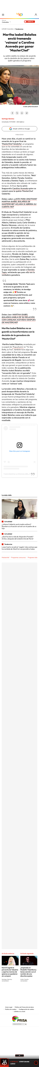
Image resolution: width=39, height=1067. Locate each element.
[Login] (36, 15)
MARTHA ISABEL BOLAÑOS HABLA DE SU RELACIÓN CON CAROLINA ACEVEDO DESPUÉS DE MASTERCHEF (18, 318)
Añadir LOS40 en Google (21, 129)
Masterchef (5, 557)
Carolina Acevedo (20, 188)
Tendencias (19, 29)
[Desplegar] (19, 1055)
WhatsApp (22, 113)
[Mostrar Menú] (3, 14)
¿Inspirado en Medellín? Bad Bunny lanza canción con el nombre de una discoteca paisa (28, 972)
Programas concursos (18, 557)
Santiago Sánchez (8, 119)
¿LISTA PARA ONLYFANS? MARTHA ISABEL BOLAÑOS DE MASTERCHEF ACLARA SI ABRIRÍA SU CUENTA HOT (19, 203)
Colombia (5, 22)
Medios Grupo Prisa (19, 1024)
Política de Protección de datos (24, 1007)
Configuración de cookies (26, 1009)
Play (36, 1062)
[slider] (19, 1058)
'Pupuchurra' (18, 347)
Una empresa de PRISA (19, 1019)
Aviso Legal (8, 1007)
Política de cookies (10, 1009)
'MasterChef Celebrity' (12, 144)
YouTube (19, 989)
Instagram (15, 989)
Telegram (27, 113)
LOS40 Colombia (19, 14)
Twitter (17, 113)
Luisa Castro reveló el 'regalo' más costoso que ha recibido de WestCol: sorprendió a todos (19, 548)
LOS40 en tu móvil (19, 1011)
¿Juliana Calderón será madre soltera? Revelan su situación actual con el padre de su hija (19, 526)
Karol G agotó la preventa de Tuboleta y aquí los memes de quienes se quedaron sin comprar (10, 972)
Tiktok (11, 989)
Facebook (12, 113)
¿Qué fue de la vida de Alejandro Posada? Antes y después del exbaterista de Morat (17, 538)
